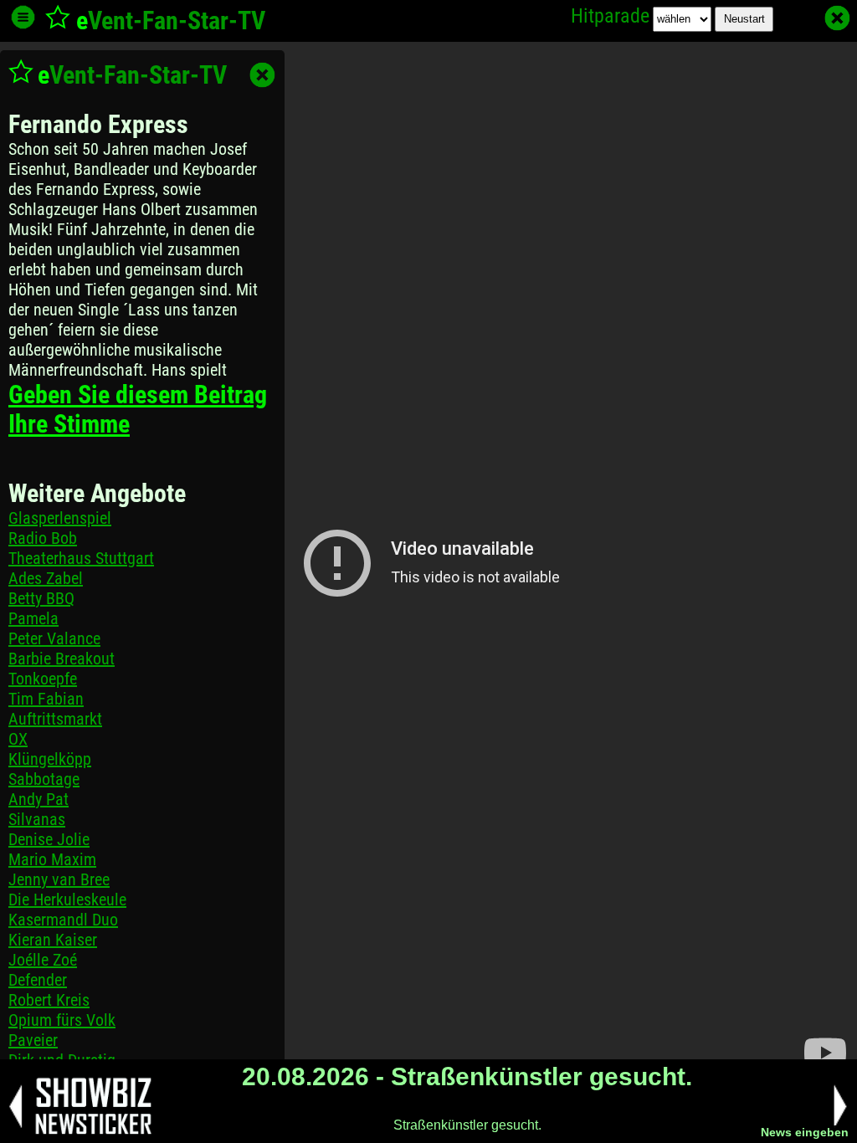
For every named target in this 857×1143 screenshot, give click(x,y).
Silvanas (36, 819)
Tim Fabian (46, 699)
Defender (37, 980)
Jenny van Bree (59, 879)
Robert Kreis (49, 1000)
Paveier (33, 1040)
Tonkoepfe (42, 679)
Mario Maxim (52, 859)
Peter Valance (54, 638)
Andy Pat (38, 799)
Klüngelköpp (49, 759)
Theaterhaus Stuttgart (81, 558)
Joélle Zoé (42, 960)
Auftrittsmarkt (55, 719)
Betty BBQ (41, 598)
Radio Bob (42, 538)
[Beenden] (837, 18)
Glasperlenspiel (59, 518)
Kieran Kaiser (52, 940)
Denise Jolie (49, 839)
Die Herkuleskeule (67, 899)
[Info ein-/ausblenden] (23, 17)
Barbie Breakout (61, 658)
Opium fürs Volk (61, 1020)
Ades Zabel (45, 578)
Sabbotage (44, 779)
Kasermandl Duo (63, 920)
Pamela (33, 618)
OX (18, 739)
